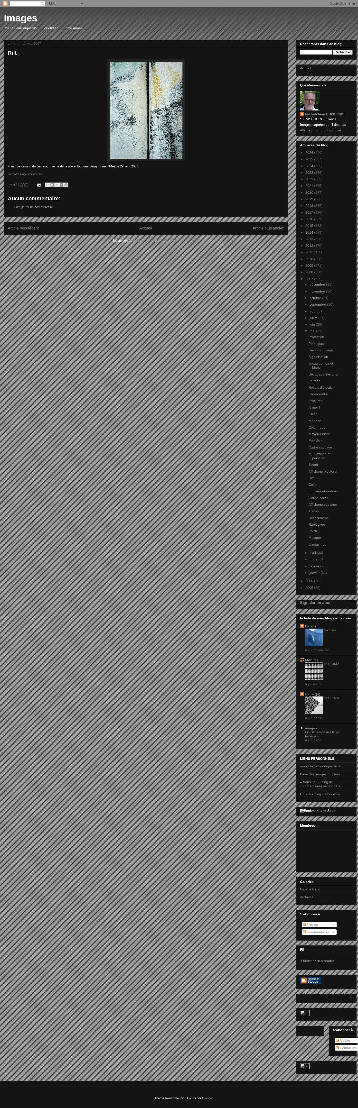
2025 (309, 159)
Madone (315, 421)
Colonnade (317, 427)
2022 (309, 179)
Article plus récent (23, 228)
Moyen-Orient (319, 434)
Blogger (207, 1098)
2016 (309, 219)
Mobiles (311, 660)
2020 (309, 192)
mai (313, 331)
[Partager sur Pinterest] (66, 185)
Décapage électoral (324, 374)
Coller (313, 484)
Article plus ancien (268, 228)
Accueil (145, 228)
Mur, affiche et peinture (319, 456)
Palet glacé (317, 344)
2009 (309, 265)
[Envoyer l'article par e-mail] (38, 185)
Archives (306, 897)
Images (20, 18)
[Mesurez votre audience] (305, 1068)
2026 (309, 153)
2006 (309, 581)
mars (314, 559)
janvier (315, 573)
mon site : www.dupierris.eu (321, 766)
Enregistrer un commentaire (33, 207)
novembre (318, 291)
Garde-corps (318, 498)
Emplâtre (315, 441)
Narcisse (330, 630)
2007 (309, 279)
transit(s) (312, 694)
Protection (316, 337)
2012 (309, 245)
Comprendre (318, 394)
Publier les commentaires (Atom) (156, 240)
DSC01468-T (333, 698)
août (313, 311)
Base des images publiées (320, 774)
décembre (318, 284)
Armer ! (314, 407)
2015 (309, 226)
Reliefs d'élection (322, 387)
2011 (309, 252)
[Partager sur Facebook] (61, 185)
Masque (315, 538)
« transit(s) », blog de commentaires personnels (320, 784)
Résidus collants (321, 350)
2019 (309, 199)
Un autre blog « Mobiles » (320, 794)
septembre (318, 304)
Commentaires (318, 932)
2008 (309, 272)
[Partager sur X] (56, 185)
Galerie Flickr (310, 889)
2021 (309, 186)
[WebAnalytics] (305, 1015)
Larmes (314, 381)
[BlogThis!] (52, 185)
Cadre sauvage (320, 447)
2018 (309, 206)
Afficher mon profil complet (320, 130)
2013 (309, 239)
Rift (311, 478)
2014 (309, 232)
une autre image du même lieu (25, 174)
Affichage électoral (323, 471)
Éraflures (315, 401)
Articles (312, 924)
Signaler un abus (315, 602)
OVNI (313, 531)
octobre (316, 298)
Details (311, 626)
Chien (313, 414)
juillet (314, 318)
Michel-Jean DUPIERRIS (324, 114)
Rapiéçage (317, 524)
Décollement (318, 518)
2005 (309, 588)
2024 (309, 166)
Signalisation (318, 357)
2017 (309, 212)
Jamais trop (318, 544)
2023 (309, 172)
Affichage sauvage (323, 504)
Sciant (313, 465)
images (311, 728)
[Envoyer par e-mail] (47, 185)
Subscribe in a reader (317, 961)
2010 (309, 259)
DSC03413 (331, 664)
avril (313, 553)
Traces (314, 511)
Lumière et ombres (323, 491)
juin (313, 324)
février (315, 566)
